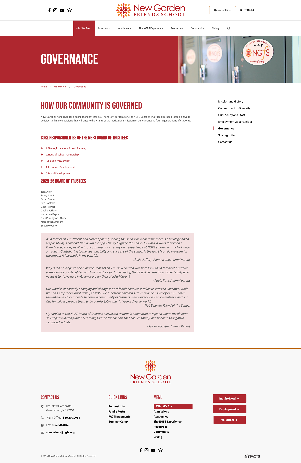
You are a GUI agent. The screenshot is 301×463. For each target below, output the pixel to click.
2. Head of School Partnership (62, 154)
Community (197, 28)
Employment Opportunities (235, 121)
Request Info (116, 406)
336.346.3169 (60, 425)
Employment (227, 409)
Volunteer (227, 419)
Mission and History (230, 101)
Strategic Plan (227, 135)
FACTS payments (119, 416)
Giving (215, 28)
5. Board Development (58, 173)
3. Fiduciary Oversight (57, 160)
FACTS (69, 10)
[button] (229, 28)
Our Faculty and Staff (231, 115)
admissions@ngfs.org (60, 432)
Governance (226, 128)
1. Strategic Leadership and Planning (65, 148)
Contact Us (225, 142)
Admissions (104, 28)
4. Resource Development (60, 167)
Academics (124, 28)
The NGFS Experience (151, 28)
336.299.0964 (246, 10)
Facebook (49, 10)
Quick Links (221, 10)
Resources (177, 28)
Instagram (55, 10)
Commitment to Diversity (234, 108)
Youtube (62, 10)
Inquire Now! (227, 398)
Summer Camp (118, 421)
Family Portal (117, 411)
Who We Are (83, 28)
